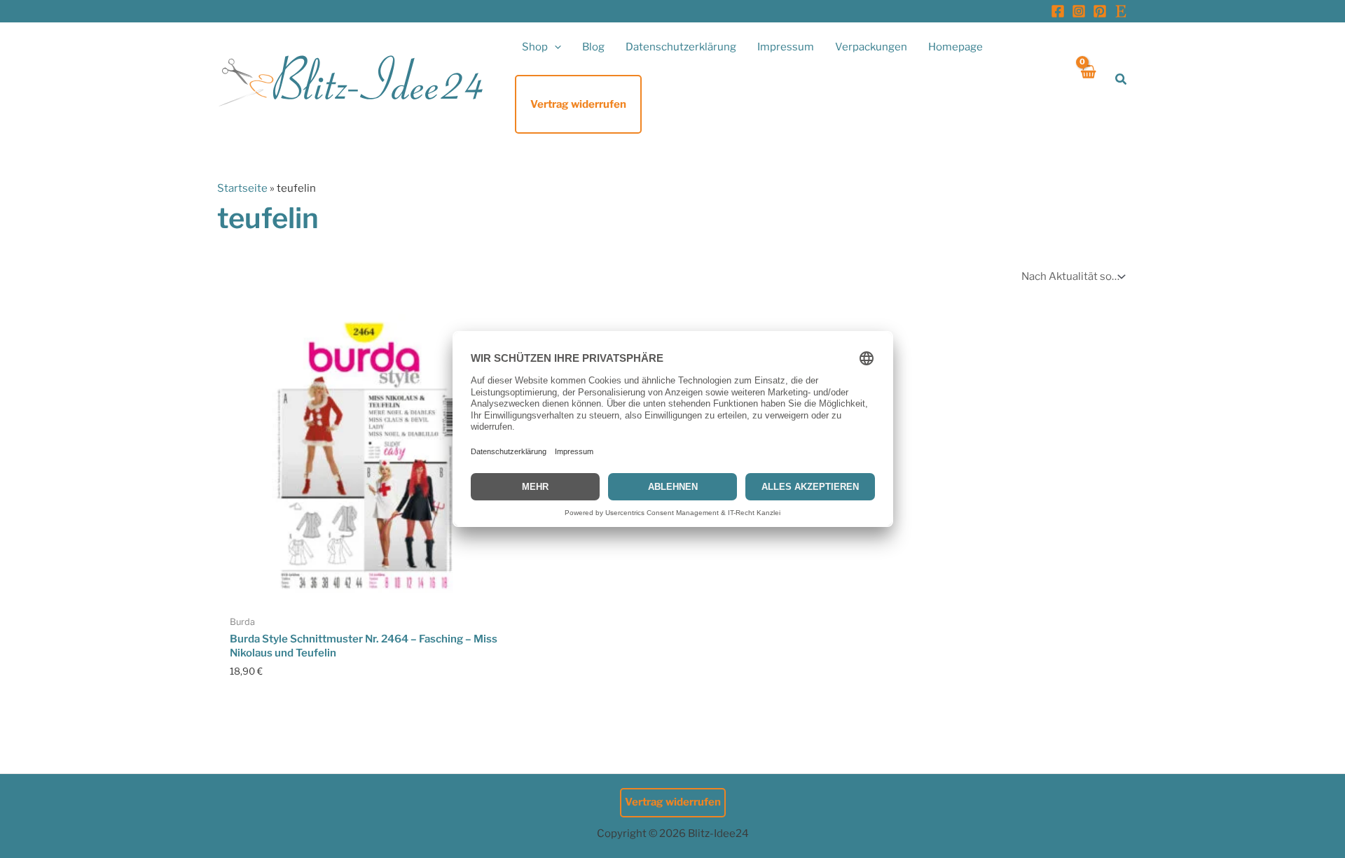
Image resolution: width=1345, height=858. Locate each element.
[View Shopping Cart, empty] (1088, 79)
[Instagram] (1079, 11)
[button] (554, 46)
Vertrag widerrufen (673, 802)
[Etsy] (1121, 11)
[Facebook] (1058, 11)
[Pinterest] (1100, 11)
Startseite (242, 188)
